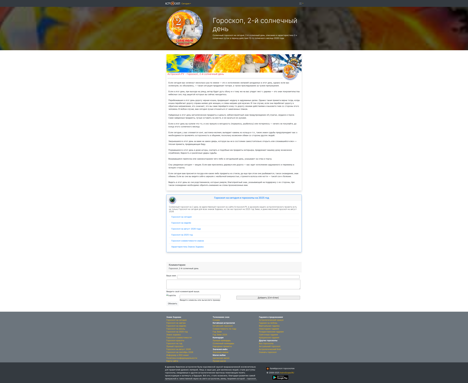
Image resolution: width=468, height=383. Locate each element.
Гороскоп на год (174, 343)
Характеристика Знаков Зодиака (187, 246)
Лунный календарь (222, 340)
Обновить (172, 303)
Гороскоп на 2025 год (182, 235)
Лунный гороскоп (174, 346)
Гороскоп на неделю (181, 223)
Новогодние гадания (269, 329)
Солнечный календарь (223, 343)
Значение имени (220, 352)
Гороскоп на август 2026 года (186, 229)
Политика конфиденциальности (181, 358)
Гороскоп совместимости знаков (187, 240)
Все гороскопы (266, 343)
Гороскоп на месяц (175, 329)
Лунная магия (219, 361)
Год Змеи (217, 331)
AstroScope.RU (287, 372)
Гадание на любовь (268, 323)
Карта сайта (172, 361)
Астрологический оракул (271, 320)
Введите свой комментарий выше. (183, 291)
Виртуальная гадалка (269, 326)
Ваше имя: (171, 275)
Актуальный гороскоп (269, 346)
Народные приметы (222, 346)
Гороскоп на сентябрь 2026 (179, 352)
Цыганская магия (221, 358)
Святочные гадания (268, 334)
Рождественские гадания (271, 331)
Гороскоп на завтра (175, 323)
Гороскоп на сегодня (181, 217)
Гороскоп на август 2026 (178, 349)
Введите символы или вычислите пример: (200, 300)
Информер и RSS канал (177, 355)
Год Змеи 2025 (220, 334)
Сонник (216, 320)
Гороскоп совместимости (179, 337)
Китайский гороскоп (223, 326)
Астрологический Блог (270, 349)
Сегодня (185, 3)
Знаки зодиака (173, 334)
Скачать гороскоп (268, 352)
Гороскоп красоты (175, 340)
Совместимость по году (224, 329)
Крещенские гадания (269, 337)
